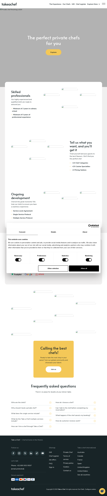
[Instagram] (19, 453)
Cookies (66, 467)
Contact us (67, 470)
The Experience (55, 4)
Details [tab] (53, 232)
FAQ (50, 463)
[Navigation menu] (103, 3)
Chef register (81, 4)
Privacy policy (68, 463)
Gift (73, 4)
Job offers (52, 460)
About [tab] (85, 232)
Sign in (51, 467)
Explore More (92, 4)
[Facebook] (13, 453)
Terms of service (66, 458)
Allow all (84, 268)
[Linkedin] (31, 453)
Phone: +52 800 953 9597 (21, 465)
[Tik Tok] (37, 453)
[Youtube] (42, 453)
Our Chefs (66, 4)
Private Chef (68, 452)
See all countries (83, 475)
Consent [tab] (22, 232)
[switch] (42, 259)
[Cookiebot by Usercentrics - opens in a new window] (90, 226)
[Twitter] (25, 453)
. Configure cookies (90, 489)
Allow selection (53, 268)
